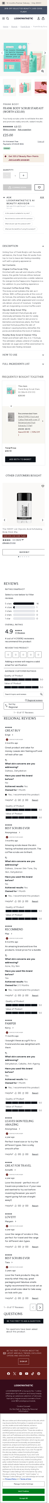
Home (5, 27)
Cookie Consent (23, 1406)
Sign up (23, 1361)
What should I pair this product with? (17, 224)
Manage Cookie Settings (23, 1484)
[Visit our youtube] (27, 1374)
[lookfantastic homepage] (23, 18)
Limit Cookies (23, 1491)
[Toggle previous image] (2, 53)
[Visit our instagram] (21, 1374)
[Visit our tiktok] (33, 1374)
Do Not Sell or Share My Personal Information (23, 1410)
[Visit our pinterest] (39, 1374)
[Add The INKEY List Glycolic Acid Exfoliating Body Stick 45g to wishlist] (43, 486)
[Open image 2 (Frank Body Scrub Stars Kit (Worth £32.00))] (25, 87)
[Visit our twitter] (15, 1374)
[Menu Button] (3, 18)
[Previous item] (5, 520)
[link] (39, 18)
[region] (23, 1458)
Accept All (23, 1498)
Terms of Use (25, 1479)
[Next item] (43, 520)
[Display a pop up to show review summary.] (22, 540)
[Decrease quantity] (7, 175)
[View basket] (43, 18)
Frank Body (25, 27)
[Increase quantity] (23, 175)
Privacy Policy (11, 1479)
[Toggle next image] (45, 53)
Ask (42, 197)
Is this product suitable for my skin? (17, 213)
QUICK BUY (24, 552)
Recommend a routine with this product (18, 218)
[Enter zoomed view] (42, 71)
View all (41, 141)
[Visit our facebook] (9, 1374)
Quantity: (8, 170)
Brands (14, 27)
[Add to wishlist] (39, 187)
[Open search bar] (8, 18)
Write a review (9, 129)
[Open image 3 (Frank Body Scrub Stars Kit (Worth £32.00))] (40, 87)
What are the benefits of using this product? (20, 229)
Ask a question (24, 129)
